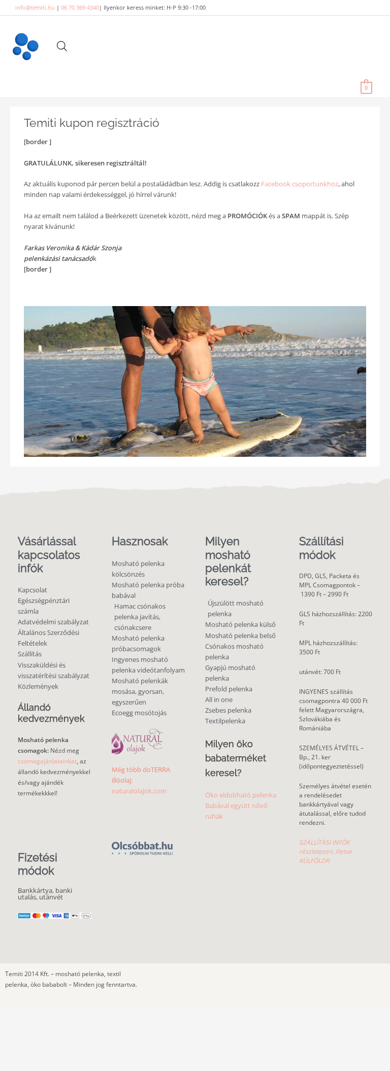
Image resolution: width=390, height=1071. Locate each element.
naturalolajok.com (139, 790)
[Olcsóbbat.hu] (142, 842)
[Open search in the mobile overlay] (62, 46)
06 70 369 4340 (80, 7)
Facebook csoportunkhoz (299, 183)
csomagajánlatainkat (47, 761)
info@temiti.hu (35, 7)
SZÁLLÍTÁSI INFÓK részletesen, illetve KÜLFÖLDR (325, 851)
